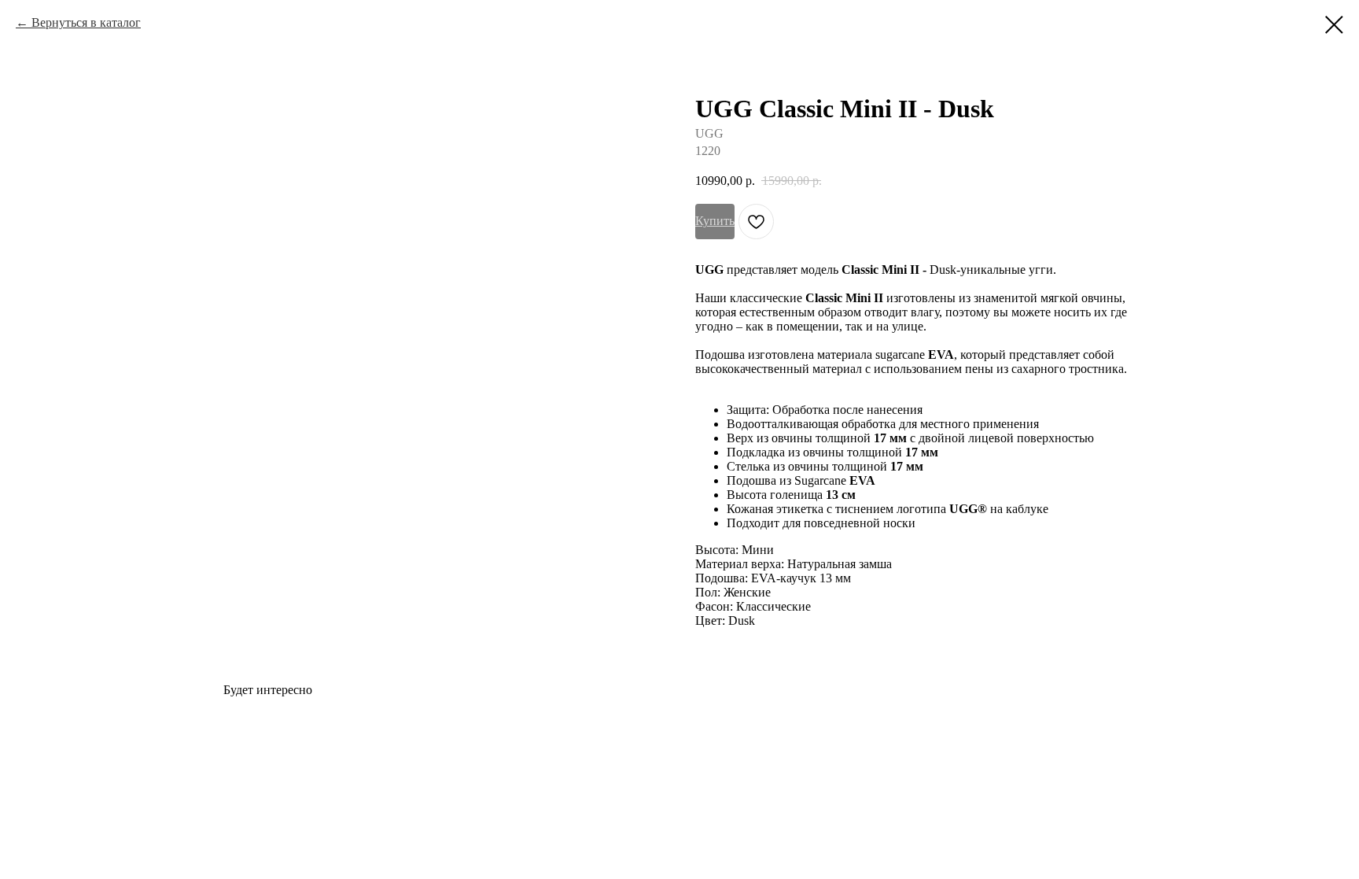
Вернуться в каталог (86, 22)
